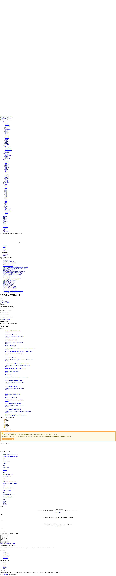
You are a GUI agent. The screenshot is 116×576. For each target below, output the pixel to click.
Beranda (4, 552)
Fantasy (6, 132)
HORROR (5, 218)
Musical (6, 135)
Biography (7, 126)
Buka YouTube (58, 526)
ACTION (5, 216)
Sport (6, 140)
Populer (4, 153)
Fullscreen (5, 244)
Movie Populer (6, 555)
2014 (6, 197)
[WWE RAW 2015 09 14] (5, 319)
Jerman (6, 165)
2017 (6, 194)
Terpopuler (7, 154)
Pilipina (6, 177)
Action (6, 122)
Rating (6, 156)
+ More (4, 207)
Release (6, 157)
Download (5, 543)
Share (7, 302)
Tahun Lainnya (6, 206)
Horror (6, 134)
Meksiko (7, 176)
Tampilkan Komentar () (8, 439)
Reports (4, 246)
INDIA (4, 223)
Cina (6, 163)
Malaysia (7, 175)
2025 (6, 185)
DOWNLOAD (3, 302)
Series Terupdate (6, 554)
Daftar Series (7, 146)
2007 (6, 205)
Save (9, 302)
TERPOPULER (6, 231)
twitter (4, 502)
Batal (7, 542)
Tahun (4, 183)
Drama (6, 130)
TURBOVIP (5, 254)
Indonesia (7, 167)
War (6, 142)
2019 (6, 192)
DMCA (6, 213)
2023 (6, 188)
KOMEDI (5, 219)
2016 (6, 195)
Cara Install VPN (8, 210)
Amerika (7, 160)
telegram (4, 503)
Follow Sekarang (58, 512)
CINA (4, 222)
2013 (6, 198)
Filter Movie (3, 542)
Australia (7, 162)
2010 (6, 202)
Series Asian (7, 151)
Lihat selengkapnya (4, 321)
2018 (6, 193)
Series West (7, 152)
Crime (6, 128)
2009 (6, 203)
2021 (6, 190)
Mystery (6, 137)
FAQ (6, 214)
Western (6, 143)
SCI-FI (4, 220)
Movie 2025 (5, 557)
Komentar (9, 543)
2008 (6, 204)
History (6, 133)
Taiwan (6, 180)
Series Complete (8, 150)
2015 (6, 196)
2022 (6, 189)
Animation (7, 125)
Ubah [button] (7, 308)
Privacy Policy (8, 211)
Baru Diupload (8, 158)
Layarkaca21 (6, 574)
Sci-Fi (6, 139)
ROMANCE (5, 221)
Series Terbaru (8, 147)
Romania (7, 178)
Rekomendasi (8, 208)
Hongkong (7, 166)
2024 (6, 186)
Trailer (4, 247)
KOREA (4, 225)
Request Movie (8, 209)
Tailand (6, 181)
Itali (6, 170)
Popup (4, 250)
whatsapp (5, 504)
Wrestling (7, 301)
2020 (6, 191)
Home (1, 543)
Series (4, 145)
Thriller (6, 141)
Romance (7, 138)
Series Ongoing (8, 148)
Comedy (7, 127)
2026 (6, 184)
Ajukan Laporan (58, 518)
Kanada (6, 172)
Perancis (7, 164)
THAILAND (5, 227)
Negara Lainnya (6, 182)
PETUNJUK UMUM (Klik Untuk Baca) (9, 323)
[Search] (12, 117)
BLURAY (5, 228)
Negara (4, 159)
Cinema (4, 249)
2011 (6, 201)
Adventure (7, 123)
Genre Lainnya (6, 144)
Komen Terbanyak (8, 155)
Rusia (6, 179)
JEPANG (5, 224)
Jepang (6, 171)
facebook (4, 501)
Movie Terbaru (6, 553)
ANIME (4, 217)
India (6, 168)
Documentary (8, 129)
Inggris (6, 169)
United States (3, 301)
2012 (6, 200)
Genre (4, 121)
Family (6, 131)
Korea (6, 173)
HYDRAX (5, 255)
